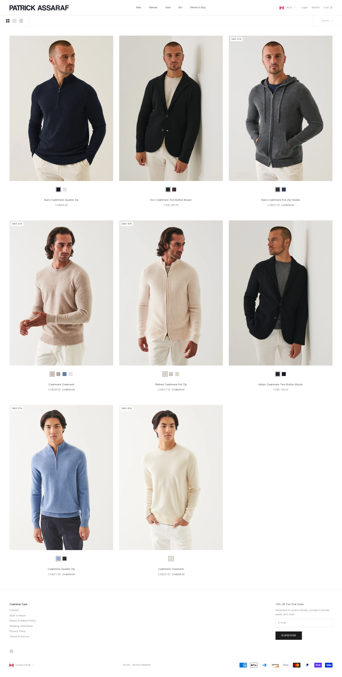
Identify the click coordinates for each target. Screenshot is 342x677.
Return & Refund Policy (23, 621)
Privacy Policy (18, 631)
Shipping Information (21, 626)
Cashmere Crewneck (61, 385)
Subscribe (288, 635)
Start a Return (18, 616)
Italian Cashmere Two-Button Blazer (280, 385)
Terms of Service (19, 637)
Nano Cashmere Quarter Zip (61, 200)
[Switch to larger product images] (8, 20)
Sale (168, 8)
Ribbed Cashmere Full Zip (171, 385)
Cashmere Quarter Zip (61, 569)
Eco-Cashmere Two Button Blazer (171, 200)
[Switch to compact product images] (21, 20)
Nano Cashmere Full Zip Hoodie (280, 200)
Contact (14, 610)
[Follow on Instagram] (11, 651)
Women (153, 8)
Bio (180, 8)
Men (138, 8)
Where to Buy (198, 8)
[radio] (58, 189)
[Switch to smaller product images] (14, 20)
